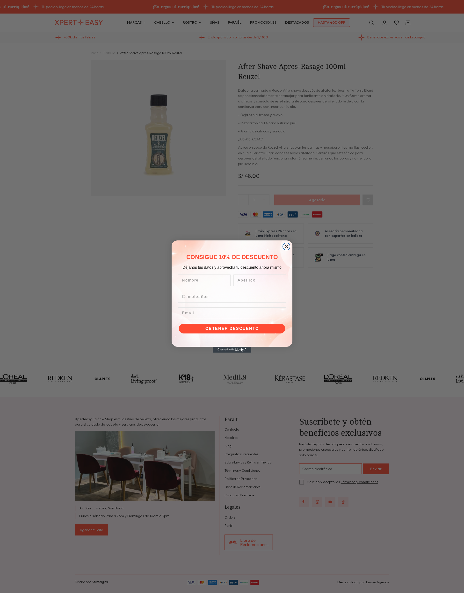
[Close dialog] (286, 246)
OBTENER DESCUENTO (232, 328)
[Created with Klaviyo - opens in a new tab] (232, 350)
